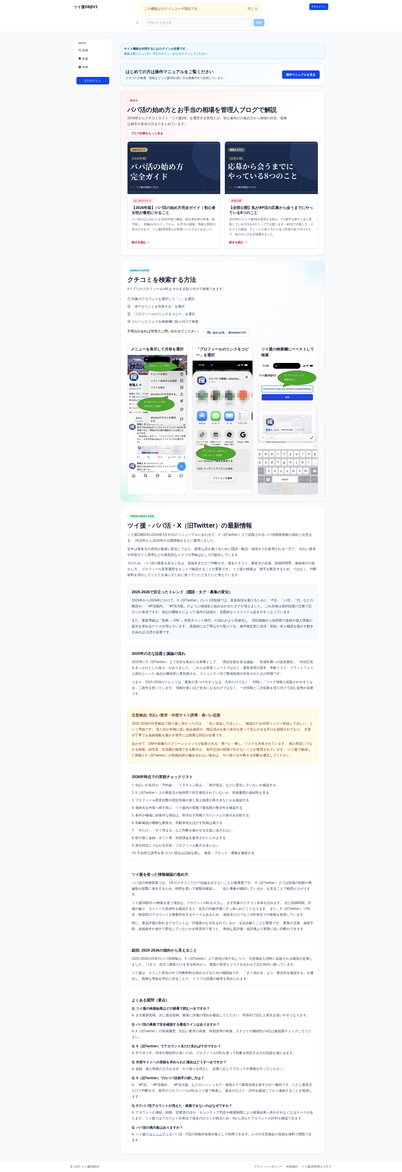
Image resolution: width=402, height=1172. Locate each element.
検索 (259, 23)
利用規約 (292, 1166)
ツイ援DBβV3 (85, 6)
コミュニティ (159, 1134)
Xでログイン (319, 6)
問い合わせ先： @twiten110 (226, 332)
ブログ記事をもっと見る (147, 133)
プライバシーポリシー (268, 1166)
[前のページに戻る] (137, 22)
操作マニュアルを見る (301, 74)
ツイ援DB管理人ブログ (316, 1166)
